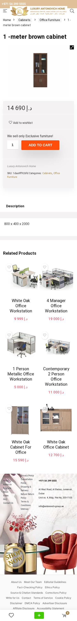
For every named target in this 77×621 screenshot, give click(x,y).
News (5, 492)
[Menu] (5, 11)
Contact (26, 597)
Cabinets (24, 20)
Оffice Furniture (50, 20)
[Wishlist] (13, 615)
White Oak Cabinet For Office (20, 447)
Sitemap (24, 509)
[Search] (72, 11)
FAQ (5, 499)
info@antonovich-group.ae (51, 506)
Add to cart (40, 145)
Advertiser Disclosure (55, 603)
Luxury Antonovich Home (21, 166)
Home (7, 20)
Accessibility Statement (50, 608)
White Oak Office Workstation (21, 305)
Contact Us (8, 503)
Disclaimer (16, 603)
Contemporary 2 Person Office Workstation (56, 376)
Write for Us (12, 597)
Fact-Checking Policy (30, 587)
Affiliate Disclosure (23, 608)
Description (15, 206)
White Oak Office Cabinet (56, 444)
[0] (64, 615)
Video (5, 495)
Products (7, 488)
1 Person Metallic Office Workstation (20, 374)
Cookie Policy (63, 597)
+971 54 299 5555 (14, 4)
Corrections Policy (56, 592)
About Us (7, 484)
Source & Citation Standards (26, 592)
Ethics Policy (52, 587)
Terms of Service (43, 597)
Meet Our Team (33, 582)
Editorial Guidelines (55, 582)
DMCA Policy (32, 603)
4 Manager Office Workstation (56, 305)
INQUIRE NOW (39, 615)
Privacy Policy (27, 475)
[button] (72, 47)
